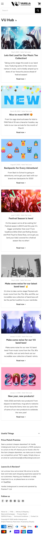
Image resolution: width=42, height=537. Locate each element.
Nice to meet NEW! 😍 (21, 114)
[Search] (38, 10)
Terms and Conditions (21, 516)
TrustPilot (7, 482)
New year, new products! (21, 396)
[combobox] (18, 10)
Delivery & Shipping (22, 512)
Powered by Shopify (27, 522)
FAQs (11, 512)
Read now (20, 79)
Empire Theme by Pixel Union (10, 522)
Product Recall (22, 514)
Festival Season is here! (21, 218)
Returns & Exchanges (8, 514)
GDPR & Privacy (6, 516)
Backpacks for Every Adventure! (21, 168)
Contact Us (34, 516)
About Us (4, 512)
